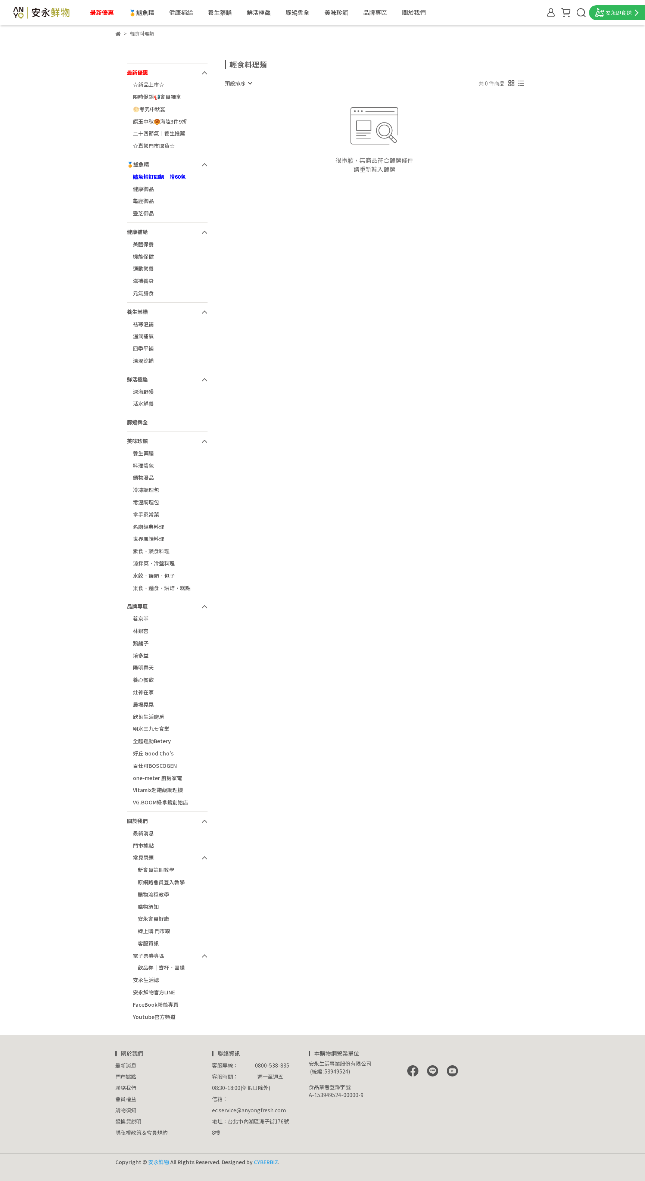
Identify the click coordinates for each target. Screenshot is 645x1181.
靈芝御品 (143, 213)
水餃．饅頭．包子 (154, 575)
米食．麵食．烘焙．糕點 (161, 588)
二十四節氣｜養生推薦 (159, 133)
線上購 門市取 (154, 931)
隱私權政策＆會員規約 (141, 1132)
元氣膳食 (143, 293)
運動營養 (143, 268)
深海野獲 (143, 391)
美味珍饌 (336, 12)
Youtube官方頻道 (154, 1016)
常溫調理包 (146, 502)
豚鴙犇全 (297, 12)
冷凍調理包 (146, 489)
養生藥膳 (220, 12)
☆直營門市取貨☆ (154, 145)
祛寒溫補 (143, 324)
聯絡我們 (125, 1087)
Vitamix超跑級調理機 (158, 790)
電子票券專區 (148, 955)
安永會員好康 (153, 918)
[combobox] (238, 83)
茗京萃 (141, 618)
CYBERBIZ (266, 1162)
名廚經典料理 (148, 526)
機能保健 (143, 256)
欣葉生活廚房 (148, 716)
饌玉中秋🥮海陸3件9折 (160, 121)
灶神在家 (143, 692)
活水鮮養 (143, 403)
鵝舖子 (141, 643)
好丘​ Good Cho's (153, 753)
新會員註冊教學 (156, 869)
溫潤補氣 (143, 336)
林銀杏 (141, 631)
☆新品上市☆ (148, 84)
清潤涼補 (143, 360)
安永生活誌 (146, 980)
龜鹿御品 (143, 201)
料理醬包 (143, 465)
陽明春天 (143, 667)
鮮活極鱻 (259, 12)
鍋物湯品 (143, 477)
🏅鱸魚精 (141, 12)
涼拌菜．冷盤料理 (154, 563)
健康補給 (181, 12)
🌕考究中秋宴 (149, 109)
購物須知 (148, 906)
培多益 (141, 655)
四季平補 (143, 348)
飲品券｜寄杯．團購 (161, 967)
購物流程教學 (153, 894)
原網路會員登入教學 (161, 882)
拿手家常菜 (146, 514)
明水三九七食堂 (151, 728)
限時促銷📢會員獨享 (157, 96)
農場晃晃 (143, 704)
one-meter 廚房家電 (157, 778)
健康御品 (143, 189)
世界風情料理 (148, 538)
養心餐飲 (143, 679)
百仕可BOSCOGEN (155, 765)
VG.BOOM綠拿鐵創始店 (160, 802)
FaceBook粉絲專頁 (155, 1004)
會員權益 (125, 1099)
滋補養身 (143, 280)
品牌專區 (375, 12)
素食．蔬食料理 (151, 551)
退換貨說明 (128, 1121)
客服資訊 (148, 943)
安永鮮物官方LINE (154, 992)
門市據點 (143, 845)
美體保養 (143, 244)
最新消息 (143, 833)
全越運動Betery (152, 741)
